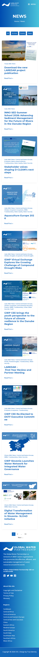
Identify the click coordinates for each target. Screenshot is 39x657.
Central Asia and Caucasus (13, 620)
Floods (6, 361)
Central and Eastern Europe (24, 159)
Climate (6, 210)
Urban (26, 307)
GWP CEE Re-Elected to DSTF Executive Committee (19, 417)
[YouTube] (11, 575)
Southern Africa (9, 638)
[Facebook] (15, 575)
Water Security (27, 163)
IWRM (25, 210)
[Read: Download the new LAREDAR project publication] (19, 50)
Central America (9, 614)
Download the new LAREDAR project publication (15, 70)
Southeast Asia (9, 635)
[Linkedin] (4, 575)
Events (22, 33)
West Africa (7, 641)
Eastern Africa (8, 625)
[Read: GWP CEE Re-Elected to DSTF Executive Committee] (19, 395)
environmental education (24, 305)
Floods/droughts (28, 256)
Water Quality (18, 163)
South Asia (7, 633)
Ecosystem (7, 161)
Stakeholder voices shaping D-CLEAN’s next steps (19, 169)
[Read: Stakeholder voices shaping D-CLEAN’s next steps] (19, 146)
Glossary (6, 598)
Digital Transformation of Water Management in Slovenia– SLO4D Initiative (18, 514)
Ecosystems (20, 210)
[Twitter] (8, 575)
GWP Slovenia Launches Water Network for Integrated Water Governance (19, 465)
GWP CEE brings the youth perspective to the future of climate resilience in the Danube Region (19, 318)
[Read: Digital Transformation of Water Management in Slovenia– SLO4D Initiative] (19, 491)
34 (25, 534)
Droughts (12, 256)
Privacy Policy (8, 596)
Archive (14, 33)
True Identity (32, 652)
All (8, 33)
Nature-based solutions (18, 161)
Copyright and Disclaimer (12, 590)
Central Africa (8, 612)
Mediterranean (9, 627)
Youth (12, 309)
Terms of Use (8, 593)
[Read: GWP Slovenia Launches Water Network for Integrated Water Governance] (19, 442)
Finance (6, 307)
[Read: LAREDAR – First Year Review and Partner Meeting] (19, 346)
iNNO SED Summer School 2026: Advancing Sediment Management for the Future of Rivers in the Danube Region (18, 118)
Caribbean (7, 609)
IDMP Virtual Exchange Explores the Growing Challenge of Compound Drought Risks (19, 263)
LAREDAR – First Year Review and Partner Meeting (17, 370)
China (5, 622)
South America (8, 630)
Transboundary (9, 163)
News (30, 33)
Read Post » (8, 78)
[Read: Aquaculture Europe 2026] (19, 195)
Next (20, 537)
